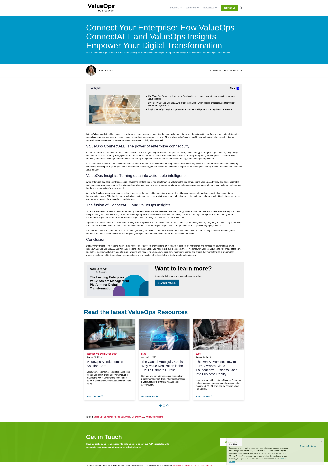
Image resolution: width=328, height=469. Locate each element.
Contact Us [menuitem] (229, 8)
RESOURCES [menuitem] (208, 8)
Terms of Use (199, 465)
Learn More (167, 282)
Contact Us (208, 465)
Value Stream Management (107, 417)
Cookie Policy (188, 465)
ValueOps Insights (154, 417)
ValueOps (125, 417)
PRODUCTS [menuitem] (174, 8)
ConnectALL (138, 417)
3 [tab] (167, 405)
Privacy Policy (178, 465)
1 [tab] (160, 405)
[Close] (321, 441)
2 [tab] (164, 405)
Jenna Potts (105, 70)
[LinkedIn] (234, 88)
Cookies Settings (308, 446)
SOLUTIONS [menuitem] (191, 8)
